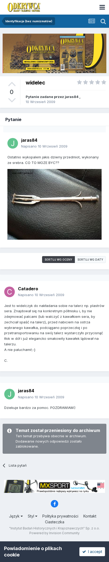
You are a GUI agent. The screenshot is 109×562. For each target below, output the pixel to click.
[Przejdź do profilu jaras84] (12, 143)
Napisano (44, 146)
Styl (31, 516)
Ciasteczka (54, 522)
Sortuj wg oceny (58, 259)
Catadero (28, 288)
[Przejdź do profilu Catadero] (9, 292)
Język (15, 516)
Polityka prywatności (60, 516)
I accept (94, 551)
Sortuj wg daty (90, 259)
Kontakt (89, 516)
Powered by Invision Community (54, 533)
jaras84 (72, 97)
